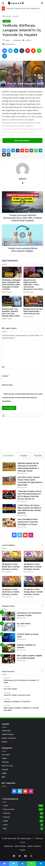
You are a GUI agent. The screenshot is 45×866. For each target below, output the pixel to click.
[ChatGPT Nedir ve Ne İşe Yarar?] (8, 637)
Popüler (24, 455)
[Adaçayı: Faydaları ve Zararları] (8, 648)
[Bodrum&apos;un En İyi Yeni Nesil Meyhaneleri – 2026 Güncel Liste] (33, 301)
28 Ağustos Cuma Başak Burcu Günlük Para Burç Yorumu (32, 566)
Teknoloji (5, 762)
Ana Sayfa (6, 755)
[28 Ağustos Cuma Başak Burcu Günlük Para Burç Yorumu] (33, 556)
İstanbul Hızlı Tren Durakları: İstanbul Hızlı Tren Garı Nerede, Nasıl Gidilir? (11, 312)
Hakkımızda (6, 731)
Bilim (3, 777)
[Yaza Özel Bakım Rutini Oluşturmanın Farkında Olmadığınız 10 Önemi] (9, 522)
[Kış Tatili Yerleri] (8, 626)
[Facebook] (4, 50)
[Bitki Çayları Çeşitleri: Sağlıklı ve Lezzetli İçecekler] (8, 658)
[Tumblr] (21, 50)
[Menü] (3, 4)
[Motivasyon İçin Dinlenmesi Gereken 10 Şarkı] (8, 616)
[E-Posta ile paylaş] (4, 154)
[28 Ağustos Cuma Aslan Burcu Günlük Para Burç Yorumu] (11, 581)
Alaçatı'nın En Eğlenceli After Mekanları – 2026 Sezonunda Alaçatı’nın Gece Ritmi (33, 284)
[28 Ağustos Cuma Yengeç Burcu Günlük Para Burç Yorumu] (33, 581)
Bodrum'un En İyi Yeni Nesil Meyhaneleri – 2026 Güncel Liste (33, 311)
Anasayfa (7, 16)
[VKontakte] (31, 150)
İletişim (4, 742)
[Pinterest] (27, 50)
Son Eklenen (8, 455)
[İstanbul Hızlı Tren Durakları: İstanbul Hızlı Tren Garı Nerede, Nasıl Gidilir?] (12, 301)
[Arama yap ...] (42, 4)
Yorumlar (38, 455)
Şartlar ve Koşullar (9, 738)
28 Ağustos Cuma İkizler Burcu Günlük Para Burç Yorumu (11, 566)
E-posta (5, 376)
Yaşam (4, 758)
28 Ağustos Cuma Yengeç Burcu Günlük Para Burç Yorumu (33, 591)
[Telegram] (4, 56)
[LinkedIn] (16, 50)
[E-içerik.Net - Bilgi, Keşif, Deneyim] (15, 3)
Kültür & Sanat (7, 766)
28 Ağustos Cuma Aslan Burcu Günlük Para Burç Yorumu (10, 591)
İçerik (5, 825)
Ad (3, 367)
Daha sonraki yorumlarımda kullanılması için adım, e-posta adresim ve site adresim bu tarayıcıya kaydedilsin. (22, 397)
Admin (8, 40)
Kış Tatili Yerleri (23, 624)
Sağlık (4, 773)
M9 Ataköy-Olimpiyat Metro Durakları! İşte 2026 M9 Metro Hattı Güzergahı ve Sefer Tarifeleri (11, 284)
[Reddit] (33, 50)
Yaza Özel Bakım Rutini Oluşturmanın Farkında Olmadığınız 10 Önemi (28, 521)
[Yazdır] (8, 154)
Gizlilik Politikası (8, 734)
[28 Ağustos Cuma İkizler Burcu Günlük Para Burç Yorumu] (11, 556)
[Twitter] (10, 50)
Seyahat (16, 16)
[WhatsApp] (39, 50)
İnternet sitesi (7, 385)
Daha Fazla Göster (22, 140)
